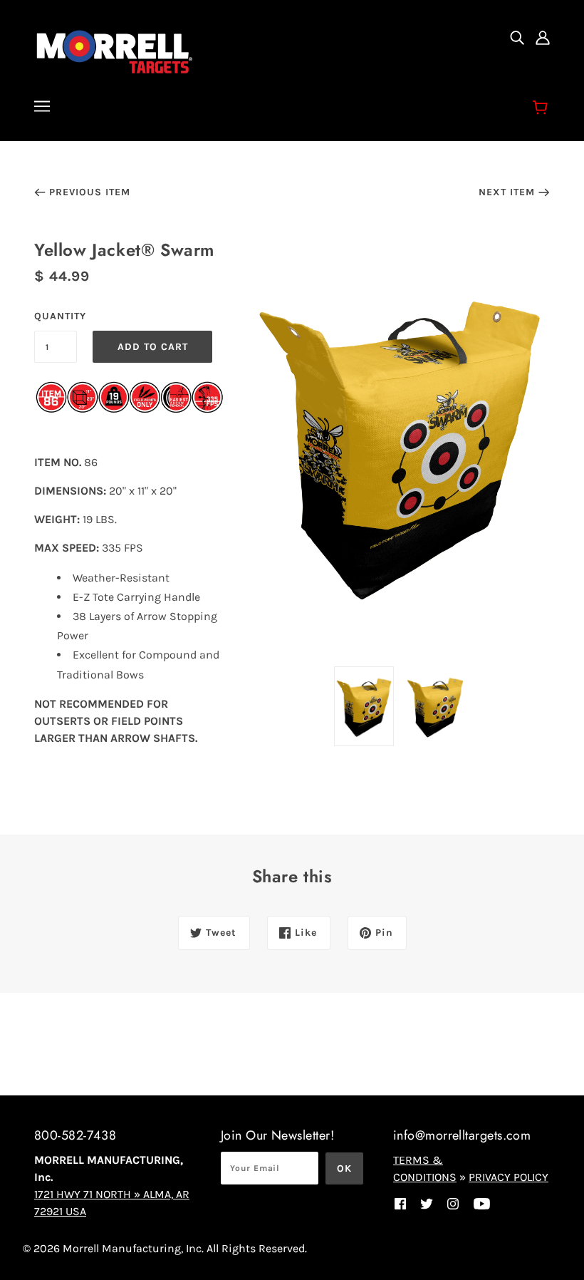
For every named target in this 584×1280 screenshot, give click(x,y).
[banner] (114, 50)
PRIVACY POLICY (508, 1177)
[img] (517, 37)
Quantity (55, 316)
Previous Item (89, 192)
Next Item (507, 192)
